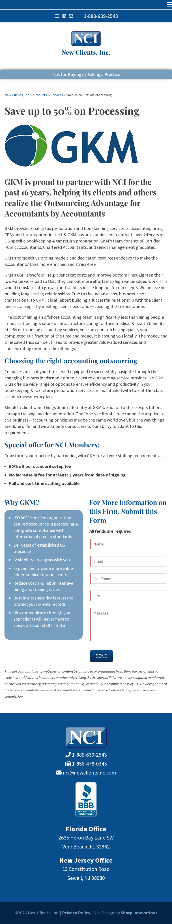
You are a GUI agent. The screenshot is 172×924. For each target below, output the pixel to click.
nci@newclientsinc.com (89, 772)
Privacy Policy (76, 912)
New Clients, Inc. (86, 52)
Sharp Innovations (139, 912)
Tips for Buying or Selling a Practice (86, 74)
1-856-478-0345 (89, 763)
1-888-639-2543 (101, 16)
